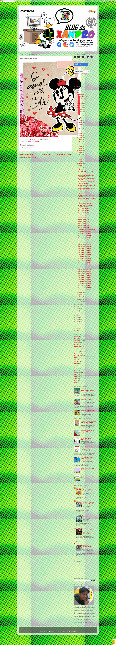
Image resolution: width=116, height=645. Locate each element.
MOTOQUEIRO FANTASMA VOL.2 (86, 546)
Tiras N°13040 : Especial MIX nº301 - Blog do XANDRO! (86, 182)
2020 (77, 92)
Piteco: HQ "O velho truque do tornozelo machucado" (88, 503)
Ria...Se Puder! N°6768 (83, 213)
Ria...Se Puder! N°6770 (83, 209)
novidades (76, 361)
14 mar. (80, 150)
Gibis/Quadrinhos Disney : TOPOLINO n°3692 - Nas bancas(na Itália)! (87, 459)
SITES (75, 367)
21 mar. (80, 137)
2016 (77, 311)
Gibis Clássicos (79, 488)
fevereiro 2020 (80, 299)
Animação (76, 352)
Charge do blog (30, 141)
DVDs (75, 380)
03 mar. (80, 294)
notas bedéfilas (79, 515)
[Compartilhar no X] (44, 139)
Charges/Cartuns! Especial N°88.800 (86, 229)
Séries (75, 376)
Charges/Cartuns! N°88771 (84, 290)
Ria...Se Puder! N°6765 (83, 219)
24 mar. (80, 131)
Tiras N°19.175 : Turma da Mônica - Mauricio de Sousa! (87, 400)
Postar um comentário (27, 148)
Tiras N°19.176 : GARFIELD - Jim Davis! (88, 476)
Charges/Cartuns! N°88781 (84, 269)
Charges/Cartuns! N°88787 (84, 256)
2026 (77, 80)
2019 (77, 304)
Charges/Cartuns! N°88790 (84, 250)
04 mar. (80, 292)
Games (75, 374)
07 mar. (80, 165)
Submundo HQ (79, 528)
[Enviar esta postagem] (38, 139)
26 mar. (80, 126)
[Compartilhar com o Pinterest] (47, 139)
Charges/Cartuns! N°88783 (84, 265)
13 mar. (80, 152)
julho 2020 (79, 105)
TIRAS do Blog (77, 340)
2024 (77, 84)
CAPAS (76, 350)
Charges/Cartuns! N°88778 (84, 275)
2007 (77, 330)
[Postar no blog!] (42, 139)
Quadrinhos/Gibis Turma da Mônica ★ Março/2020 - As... (86, 172)
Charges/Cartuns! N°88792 (84, 246)
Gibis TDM (77, 348)
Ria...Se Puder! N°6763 (83, 223)
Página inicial (46, 154)
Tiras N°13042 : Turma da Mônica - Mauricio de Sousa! (86, 175)
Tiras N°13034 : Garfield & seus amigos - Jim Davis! (85, 206)
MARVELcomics (78, 355)
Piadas (75, 382)
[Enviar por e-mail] (41, 139)
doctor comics (79, 544)
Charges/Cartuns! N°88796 (84, 238)
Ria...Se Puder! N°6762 (83, 225)
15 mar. (80, 148)
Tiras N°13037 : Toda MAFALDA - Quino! (86, 196)
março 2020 (80, 114)
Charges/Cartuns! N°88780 (84, 271)
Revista (76, 344)
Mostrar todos (93, 557)
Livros (75, 357)
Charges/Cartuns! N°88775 (84, 281)
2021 (77, 90)
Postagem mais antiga (64, 154)
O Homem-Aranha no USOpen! (86, 517)
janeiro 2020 (80, 301)
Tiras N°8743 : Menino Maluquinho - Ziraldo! (86, 439)
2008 (77, 328)
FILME (76, 363)
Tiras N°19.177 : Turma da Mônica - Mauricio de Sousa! (87, 389)
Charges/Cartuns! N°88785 (84, 261)
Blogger (74, 631)
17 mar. (80, 144)
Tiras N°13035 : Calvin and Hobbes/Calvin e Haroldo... (85, 202)
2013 (77, 317)
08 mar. (80, 163)
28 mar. (80, 122)
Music (75, 365)
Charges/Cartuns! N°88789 (84, 252)
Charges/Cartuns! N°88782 (84, 267)
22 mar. (80, 135)
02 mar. (80, 297)
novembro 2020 (81, 97)
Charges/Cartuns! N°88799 (84, 231)
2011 (77, 321)
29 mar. (80, 120)
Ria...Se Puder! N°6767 (83, 215)
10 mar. (80, 159)
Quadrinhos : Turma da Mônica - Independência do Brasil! (88, 421)
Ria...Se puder (77, 346)
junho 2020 (80, 107)
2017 (77, 309)
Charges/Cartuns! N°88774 (84, 283)
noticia (75, 369)
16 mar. (80, 146)
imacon (63, 631)
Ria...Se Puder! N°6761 (83, 227)
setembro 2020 (80, 101)
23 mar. (80, 133)
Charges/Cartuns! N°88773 (84, 286)
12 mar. (80, 155)
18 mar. (80, 142)
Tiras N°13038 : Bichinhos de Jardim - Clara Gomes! (86, 189)
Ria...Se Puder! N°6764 (83, 221)
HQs (75, 338)
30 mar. (80, 118)
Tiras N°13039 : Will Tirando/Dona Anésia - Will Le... (86, 185)
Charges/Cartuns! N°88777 (84, 277)
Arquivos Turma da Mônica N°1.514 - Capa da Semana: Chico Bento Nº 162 (87, 448)
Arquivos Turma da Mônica (82, 501)
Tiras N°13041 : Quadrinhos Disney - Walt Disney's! (86, 179)
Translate (85, 73)
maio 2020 (79, 109)
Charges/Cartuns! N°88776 (84, 279)
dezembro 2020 (81, 94)
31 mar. (80, 116)
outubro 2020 (80, 99)
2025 (77, 82)
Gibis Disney (37, 141)
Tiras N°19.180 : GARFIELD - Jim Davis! (88, 468)
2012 (77, 319)
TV (75, 359)
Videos (75, 378)
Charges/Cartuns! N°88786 (84, 258)
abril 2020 (79, 112)
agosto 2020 (80, 103)
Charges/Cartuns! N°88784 (84, 263)
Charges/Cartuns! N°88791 (84, 248)
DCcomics (76, 354)
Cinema (76, 371)
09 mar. (80, 161)
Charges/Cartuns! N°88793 (84, 244)
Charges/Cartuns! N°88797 (84, 236)
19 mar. (80, 139)
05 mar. (80, 170)
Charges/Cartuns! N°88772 (84, 288)
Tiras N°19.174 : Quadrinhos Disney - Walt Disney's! (87, 431)
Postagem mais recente (27, 154)
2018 (77, 306)
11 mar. (80, 157)
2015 (77, 313)
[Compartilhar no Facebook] (45, 139)
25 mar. (80, 129)
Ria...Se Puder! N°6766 (83, 217)
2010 (77, 324)
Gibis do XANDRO (78, 372)
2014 (77, 315)
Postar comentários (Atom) (30, 157)
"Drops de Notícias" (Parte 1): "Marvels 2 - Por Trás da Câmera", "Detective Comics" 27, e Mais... (88, 531)
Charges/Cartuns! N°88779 (84, 273)
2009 (77, 326)
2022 (77, 88)
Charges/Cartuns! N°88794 (84, 242)
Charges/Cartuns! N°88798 (84, 233)
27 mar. (80, 124)
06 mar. (80, 168)
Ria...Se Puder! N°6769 (83, 211)
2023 (77, 86)
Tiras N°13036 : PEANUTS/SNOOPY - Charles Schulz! (87, 199)
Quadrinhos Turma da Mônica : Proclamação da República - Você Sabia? (88, 412)
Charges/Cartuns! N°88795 (84, 240)
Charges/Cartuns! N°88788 (84, 254)
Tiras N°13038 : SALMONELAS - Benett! (86, 192)
